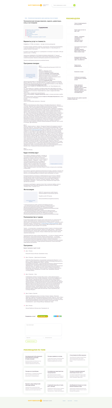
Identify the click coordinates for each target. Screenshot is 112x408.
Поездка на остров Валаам (31, 371)
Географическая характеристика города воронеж (55, 372)
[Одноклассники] (57, 316)
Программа (29, 35)
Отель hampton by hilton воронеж (30, 201)
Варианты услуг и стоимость (33, 29)
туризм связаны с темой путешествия (50, 223)
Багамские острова (78, 71)
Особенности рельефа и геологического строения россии (80, 78)
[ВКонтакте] (56, 316)
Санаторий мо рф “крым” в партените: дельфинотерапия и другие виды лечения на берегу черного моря (80, 49)
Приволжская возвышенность (78, 66)
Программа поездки (31, 31)
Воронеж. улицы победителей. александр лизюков (32, 384)
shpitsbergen (35, 5)
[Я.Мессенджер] (54, 316)
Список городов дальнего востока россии (80, 24)
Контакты (76, 400)
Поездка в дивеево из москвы (56, 163)
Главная (64, 400)
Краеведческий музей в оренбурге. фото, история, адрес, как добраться (80, 58)
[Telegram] (59, 316)
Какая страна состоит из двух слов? (80, 30)
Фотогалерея (29, 33)
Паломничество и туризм (32, 34)
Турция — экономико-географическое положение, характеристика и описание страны (79, 39)
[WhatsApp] (61, 316)
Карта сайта (70, 400)
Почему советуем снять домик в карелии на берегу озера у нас (77, 98)
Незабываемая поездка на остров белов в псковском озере (78, 385)
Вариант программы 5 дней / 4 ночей (37, 36)
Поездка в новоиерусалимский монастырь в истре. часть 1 (77, 372)
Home (26, 18)
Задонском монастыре (37, 129)
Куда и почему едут (31, 32)
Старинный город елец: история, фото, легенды (55, 385)
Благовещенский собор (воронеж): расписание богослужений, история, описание (30, 76)
